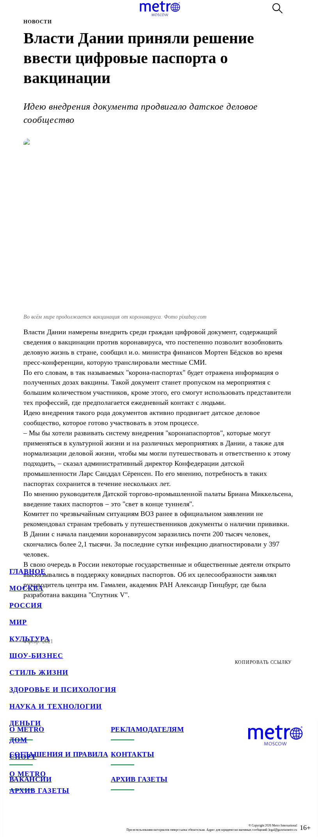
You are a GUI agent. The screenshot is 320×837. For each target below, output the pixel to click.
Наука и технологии (55, 706)
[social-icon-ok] (47, 821)
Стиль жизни (38, 672)
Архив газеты (39, 790)
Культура (29, 639)
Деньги (25, 723)
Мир (18, 622)
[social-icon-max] (62, 821)
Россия (25, 605)
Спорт (22, 757)
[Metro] (160, 8)
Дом (18, 740)
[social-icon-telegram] (31, 821)
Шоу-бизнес (36, 656)
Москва (26, 588)
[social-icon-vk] (15, 821)
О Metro (27, 774)
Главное (27, 571)
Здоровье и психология (62, 689)
